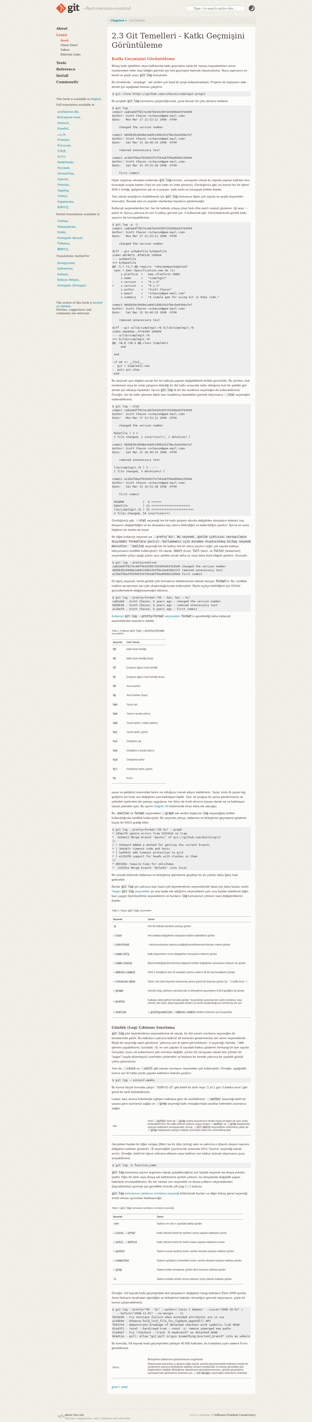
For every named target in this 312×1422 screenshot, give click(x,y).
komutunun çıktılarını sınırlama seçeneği (145, 1193)
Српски (62, 179)
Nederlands (65, 162)
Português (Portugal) (71, 285)
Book (64, 40)
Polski (61, 232)
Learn (61, 35)
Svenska (63, 184)
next (124, 1387)
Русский (63, 167)
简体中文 (62, 207)
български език (68, 117)
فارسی (61, 134)
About (61, 29)
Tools (61, 63)
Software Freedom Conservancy (235, 1415)
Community (67, 82)
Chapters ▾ (119, 20)
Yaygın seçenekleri (131, 891)
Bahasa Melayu (68, 279)
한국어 (61, 156)
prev (115, 1387)
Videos (65, 49)
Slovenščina (65, 173)
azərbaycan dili (67, 111)
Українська (65, 201)
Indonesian (65, 268)
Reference (65, 69)
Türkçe (62, 196)
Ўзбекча (63, 243)
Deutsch (63, 122)
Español (62, 128)
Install (62, 76)
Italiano (62, 274)
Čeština (62, 221)
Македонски (66, 226)
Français (63, 139)
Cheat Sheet (69, 45)
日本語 (61, 151)
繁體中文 (62, 249)
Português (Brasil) (70, 237)
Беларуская (65, 262)
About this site (74, 1415)
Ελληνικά (64, 145)
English (96, 98)
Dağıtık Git (161, 806)
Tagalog (62, 190)
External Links (70, 54)
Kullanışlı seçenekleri (146, 616)
